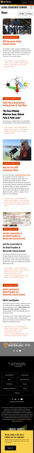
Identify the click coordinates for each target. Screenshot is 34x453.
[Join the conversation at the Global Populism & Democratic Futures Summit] (17, 219)
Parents (23, 202)
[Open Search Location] (32, 2)
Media (12, 66)
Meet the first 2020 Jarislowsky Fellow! (10, 169)
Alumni (18, 131)
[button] (26, 2)
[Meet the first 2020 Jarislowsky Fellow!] (17, 150)
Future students (13, 271)
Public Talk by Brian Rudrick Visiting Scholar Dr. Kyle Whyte (15, 104)
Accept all (10, 448)
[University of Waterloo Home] (6, 2)
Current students (8, 61)
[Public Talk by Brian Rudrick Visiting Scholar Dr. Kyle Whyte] (17, 84)
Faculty (11, 64)
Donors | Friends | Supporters (11, 277)
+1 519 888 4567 (18, 366)
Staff (15, 64)
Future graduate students (17, 275)
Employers (23, 131)
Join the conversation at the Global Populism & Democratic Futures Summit (14, 236)
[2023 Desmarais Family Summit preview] (17, 26)
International (7, 133)
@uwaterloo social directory (17, 401)
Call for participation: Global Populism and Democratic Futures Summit (14, 292)
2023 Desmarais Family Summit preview (12, 42)
